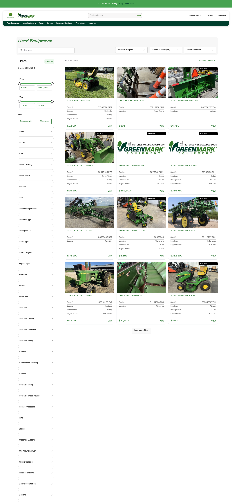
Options (22, 495)
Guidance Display (26, 319)
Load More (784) (141, 330)
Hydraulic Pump (26, 385)
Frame (22, 286)
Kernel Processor (27, 407)
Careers (210, 16)
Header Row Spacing (28, 363)
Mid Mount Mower (27, 451)
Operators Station (27, 484)
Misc (20, 115)
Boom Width (24, 176)
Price (21, 79)
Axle (21, 153)
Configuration (25, 231)
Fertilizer (23, 275)
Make (21, 131)
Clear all (49, 62)
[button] (222, 15)
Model (22, 142)
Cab (21, 198)
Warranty (44, 121)
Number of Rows (26, 473)
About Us (92, 23)
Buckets (22, 187)
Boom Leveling (25, 165)
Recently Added (27, 121)
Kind (21, 418)
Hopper (22, 374)
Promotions (80, 23)
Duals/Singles (25, 253)
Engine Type (24, 264)
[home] (26, 15)
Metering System (27, 440)
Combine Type (25, 220)
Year (21, 97)
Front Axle (23, 297)
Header (22, 352)
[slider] (19, 83)
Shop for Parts (195, 16)
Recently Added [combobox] (206, 61)
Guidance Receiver (27, 330)
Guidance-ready (26, 341)
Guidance (23, 308)
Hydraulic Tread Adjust (29, 396)
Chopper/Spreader (28, 209)
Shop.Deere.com (126, 4)
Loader (22, 429)
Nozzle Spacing (25, 462)
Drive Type (23, 242)
